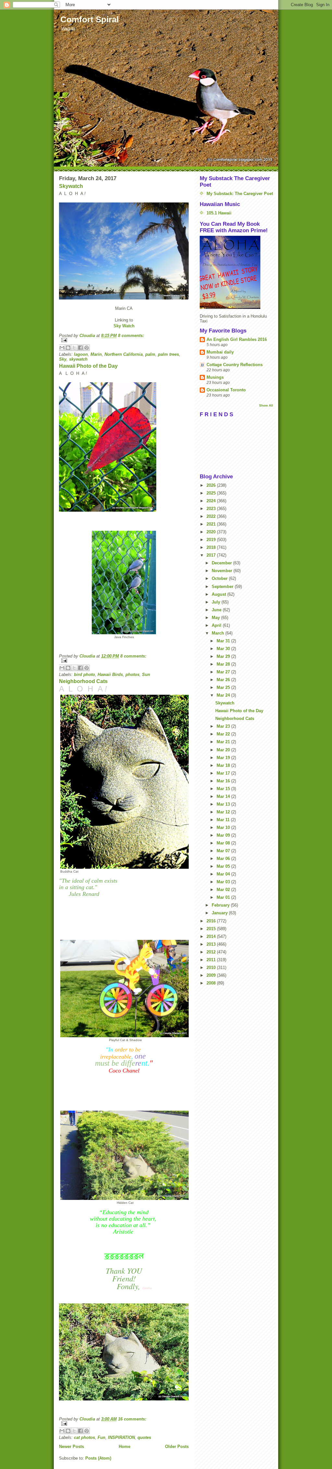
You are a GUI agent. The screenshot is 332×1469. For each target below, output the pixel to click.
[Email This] (62, 347)
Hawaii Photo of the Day (88, 366)
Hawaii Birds (110, 674)
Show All (266, 405)
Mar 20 (224, 749)
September (223, 586)
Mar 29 (224, 656)
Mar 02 (224, 889)
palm (150, 354)
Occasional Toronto (226, 389)
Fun (101, 1437)
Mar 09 (224, 835)
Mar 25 (224, 687)
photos (132, 674)
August (219, 594)
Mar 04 (224, 874)
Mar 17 (224, 773)
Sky (62, 359)
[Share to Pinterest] (86, 347)
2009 (212, 975)
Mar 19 (224, 757)
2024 (212, 500)
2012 (212, 952)
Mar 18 (224, 765)
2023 (212, 508)
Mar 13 (224, 804)
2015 (212, 928)
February (221, 905)
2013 (212, 944)
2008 (212, 983)
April (217, 625)
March (218, 633)
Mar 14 (224, 796)
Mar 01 (224, 897)
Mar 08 (224, 843)
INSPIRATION (121, 1437)
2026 (212, 485)
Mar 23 (224, 726)
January (220, 912)
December (222, 562)
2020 (212, 531)
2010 (212, 967)
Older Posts (177, 1446)
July (216, 602)
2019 (212, 539)
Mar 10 (224, 827)
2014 (212, 936)
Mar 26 (224, 679)
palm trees (168, 354)
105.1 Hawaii (219, 213)
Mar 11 (224, 819)
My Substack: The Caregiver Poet (240, 193)
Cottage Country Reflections (235, 364)
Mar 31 (224, 640)
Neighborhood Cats (83, 681)
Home (124, 1446)
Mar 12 (224, 812)
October (220, 578)
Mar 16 (224, 780)
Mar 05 (224, 866)
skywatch (78, 359)
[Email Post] (124, 340)
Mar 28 (224, 664)
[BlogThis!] (68, 347)
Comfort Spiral (89, 19)
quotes (144, 1437)
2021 (212, 524)
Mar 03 (224, 881)
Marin (96, 354)
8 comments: (131, 335)
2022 (212, 516)
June (217, 609)
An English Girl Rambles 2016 (237, 339)
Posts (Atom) (98, 1458)
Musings (215, 377)
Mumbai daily (220, 352)
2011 (212, 959)
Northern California (123, 354)
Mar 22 (224, 734)
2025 (212, 493)
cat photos (84, 1437)
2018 (212, 547)
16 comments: (132, 1419)
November (222, 570)
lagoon (81, 354)
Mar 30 (224, 648)
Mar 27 (224, 671)
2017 (212, 555)
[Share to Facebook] (80, 347)
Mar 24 (224, 695)
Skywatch (71, 186)
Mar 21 (224, 741)
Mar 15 (224, 788)
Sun (146, 674)
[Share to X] (74, 347)
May (216, 617)
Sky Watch (124, 325)
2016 (212, 921)
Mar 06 (224, 858)
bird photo (84, 674)
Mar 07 (224, 850)
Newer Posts (71, 1446)
